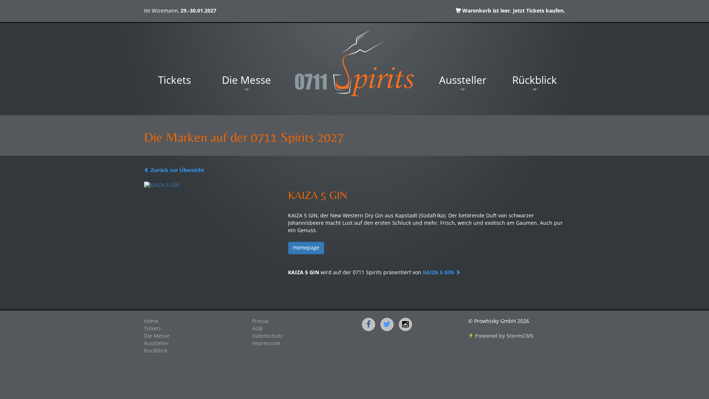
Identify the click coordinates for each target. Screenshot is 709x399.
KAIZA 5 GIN (439, 272)
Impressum (266, 343)
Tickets (174, 81)
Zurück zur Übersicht (176, 170)
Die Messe (246, 81)
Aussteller (462, 81)
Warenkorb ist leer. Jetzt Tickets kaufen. (513, 11)
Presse (260, 321)
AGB (257, 328)
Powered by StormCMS (503, 336)
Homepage (306, 248)
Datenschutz (267, 336)
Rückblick (534, 81)
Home (151, 321)
